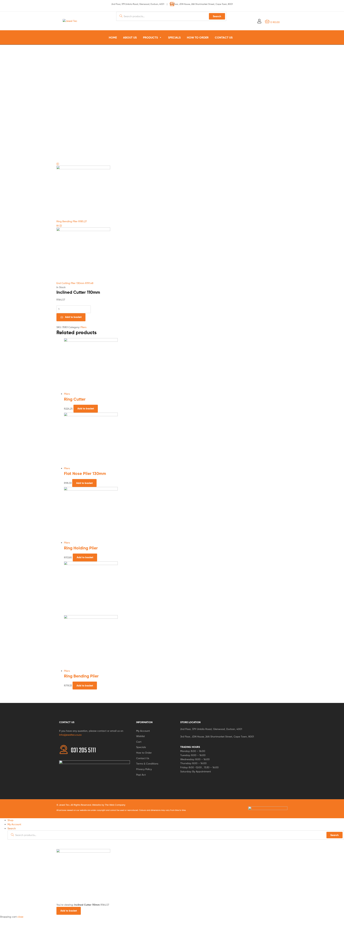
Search (334, 835)
